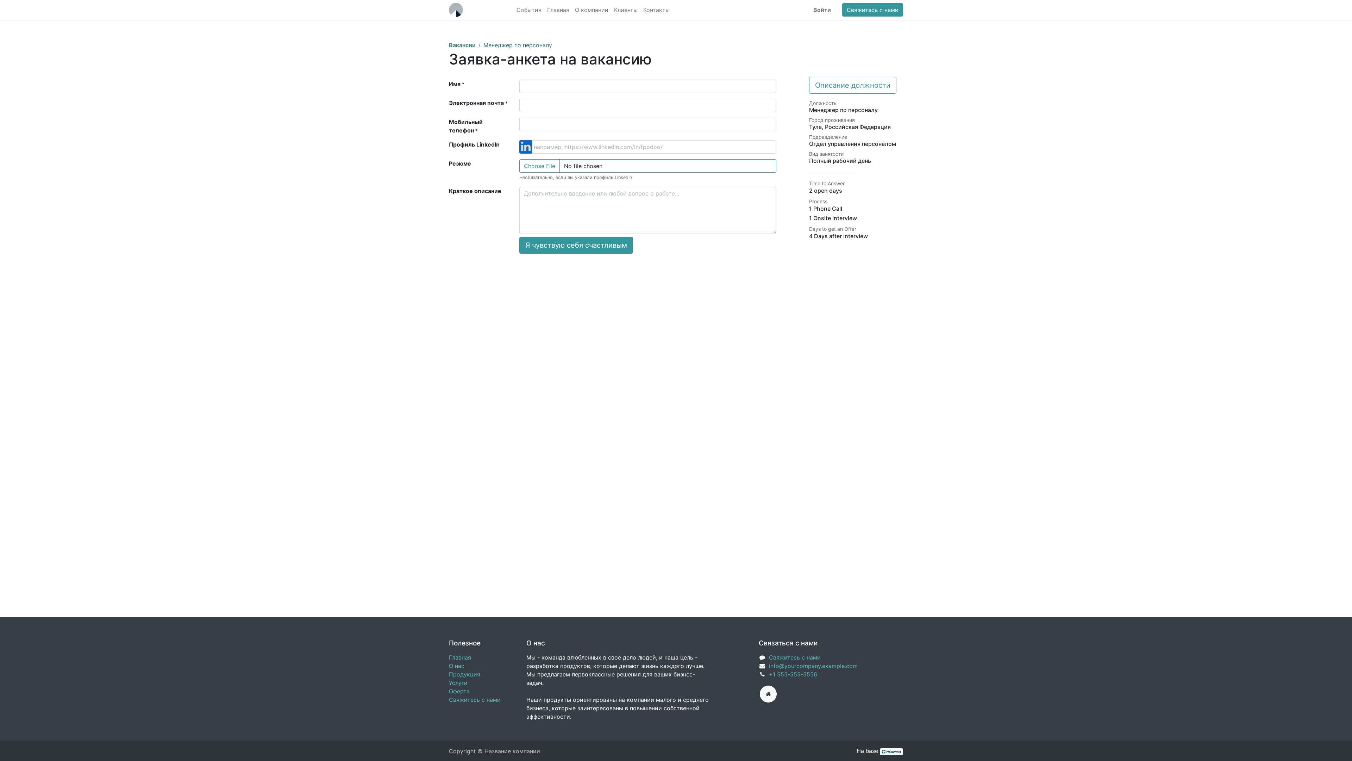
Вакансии (462, 45)
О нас (456, 665)
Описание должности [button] (852, 85)
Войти (822, 9)
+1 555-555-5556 (793, 674)
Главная (460, 657)
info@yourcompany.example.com (813, 665)
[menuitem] (529, 10)
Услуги (458, 682)
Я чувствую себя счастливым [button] (576, 245)
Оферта (459, 691)
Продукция (464, 674)
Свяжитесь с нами (873, 9)
